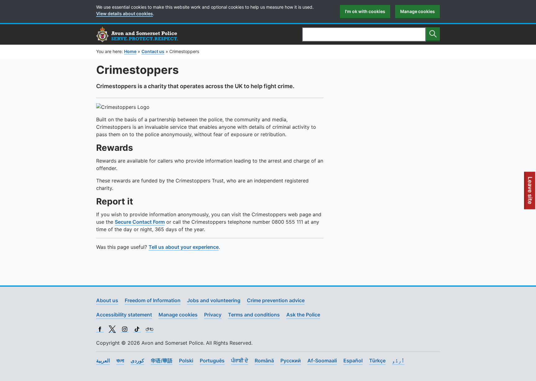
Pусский (290, 360)
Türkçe (377, 360)
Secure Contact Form (140, 222)
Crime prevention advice (276, 300)
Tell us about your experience (184, 247)
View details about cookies (124, 13)
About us (107, 300)
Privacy (212, 315)
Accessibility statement (124, 315)
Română (264, 360)
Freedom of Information (153, 300)
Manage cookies (417, 11)
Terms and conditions (254, 315)
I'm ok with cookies (365, 11)
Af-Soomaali (322, 360)
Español (353, 360)
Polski (186, 360)
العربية (103, 360)
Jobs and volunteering (213, 300)
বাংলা (120, 360)
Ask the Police (303, 315)
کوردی (137, 360)
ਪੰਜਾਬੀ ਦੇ (239, 360)
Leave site (530, 193)
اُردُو (398, 360)
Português (212, 360)
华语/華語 (161, 360)
